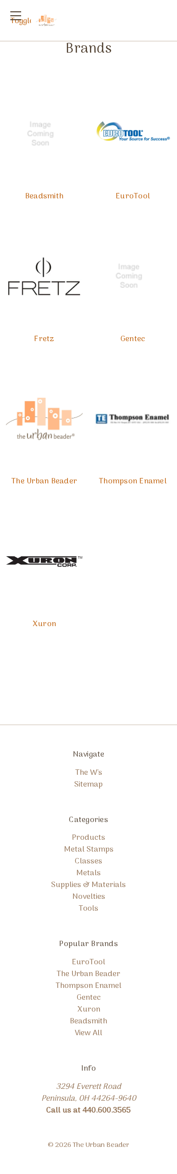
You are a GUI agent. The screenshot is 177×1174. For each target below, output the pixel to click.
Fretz (44, 339)
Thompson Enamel (133, 481)
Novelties (88, 896)
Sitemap (88, 784)
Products (88, 837)
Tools (88, 908)
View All (88, 1033)
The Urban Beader (44, 481)
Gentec (133, 339)
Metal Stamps (89, 849)
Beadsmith (44, 196)
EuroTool (133, 196)
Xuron (44, 624)
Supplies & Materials (88, 885)
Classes (88, 861)
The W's (88, 772)
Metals (88, 873)
